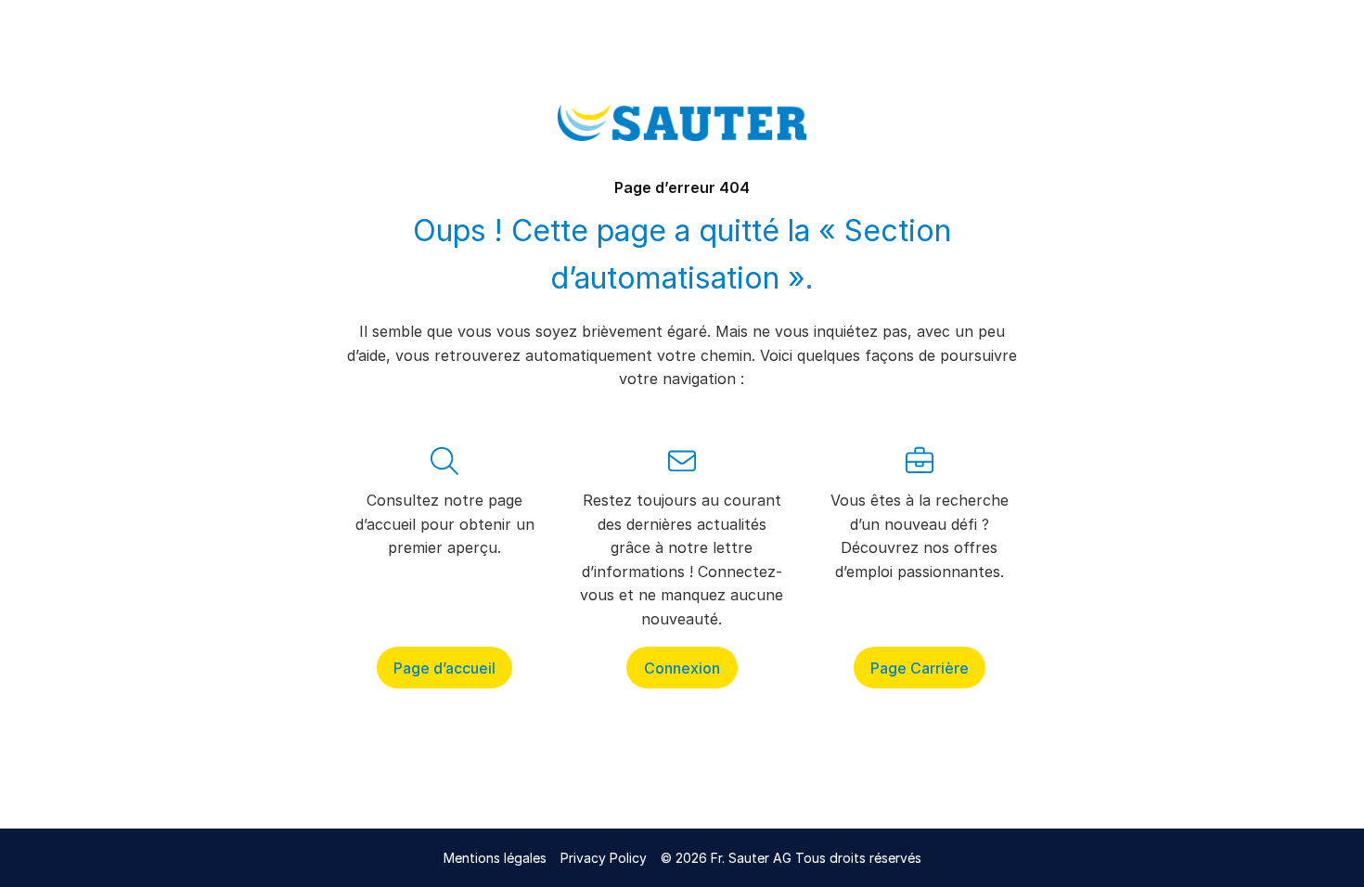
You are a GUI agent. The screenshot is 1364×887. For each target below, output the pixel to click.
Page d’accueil (444, 667)
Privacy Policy (603, 858)
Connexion (682, 667)
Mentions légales (495, 858)
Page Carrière (919, 667)
